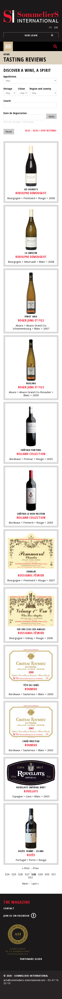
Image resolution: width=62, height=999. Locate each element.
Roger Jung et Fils (31, 320)
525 (14, 874)
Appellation (9, 76)
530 (47, 874)
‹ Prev (35, 868)
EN (56, 27)
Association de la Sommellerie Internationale (17, 939)
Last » (35, 883)
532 (30, 877)
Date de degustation (15, 113)
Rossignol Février (31, 575)
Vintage (7, 88)
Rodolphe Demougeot (31, 193)
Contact (8, 908)
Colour (21, 88)
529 (40, 874)
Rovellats (31, 791)
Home (6, 54)
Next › (25, 883)
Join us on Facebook (16, 915)
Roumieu (31, 689)
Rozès (31, 855)
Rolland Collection (31, 454)
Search (7, 100)
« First (25, 868)
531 (53, 874)
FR (50, 27)
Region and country (40, 88)
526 (20, 874)
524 (7, 874)
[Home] (31, 16)
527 (27, 874)
